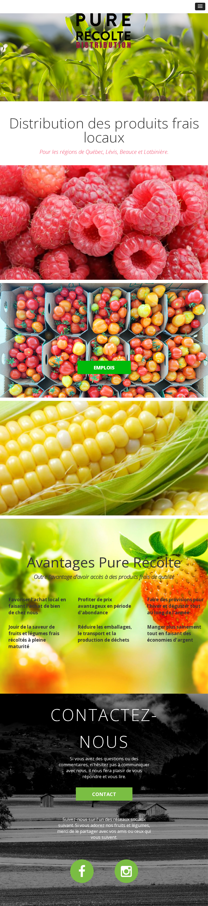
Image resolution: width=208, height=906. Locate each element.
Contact (104, 794)
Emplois (104, 367)
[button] (200, 6)
